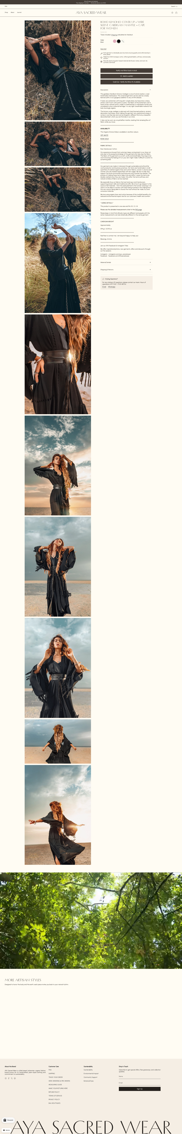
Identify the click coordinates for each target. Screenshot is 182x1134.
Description (104, 90)
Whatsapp (111, 287)
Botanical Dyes (89, 1081)
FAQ (50, 1070)
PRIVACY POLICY (54, 1099)
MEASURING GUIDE (55, 1085)
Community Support (90, 1077)
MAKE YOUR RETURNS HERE (58, 1088)
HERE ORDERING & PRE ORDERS (59, 1081)
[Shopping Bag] (176, 12)
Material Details (105, 262)
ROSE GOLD (104, 139)
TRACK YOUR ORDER (56, 1077)
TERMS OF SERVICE (55, 1096)
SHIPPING (52, 1073)
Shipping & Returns (106, 270)
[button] (6, 12)
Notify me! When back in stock (126, 70)
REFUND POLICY (54, 1092)
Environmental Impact (91, 1073)
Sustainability (88, 1070)
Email (104, 287)
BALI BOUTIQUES (54, 1103)
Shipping (114, 35)
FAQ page (138, 209)
